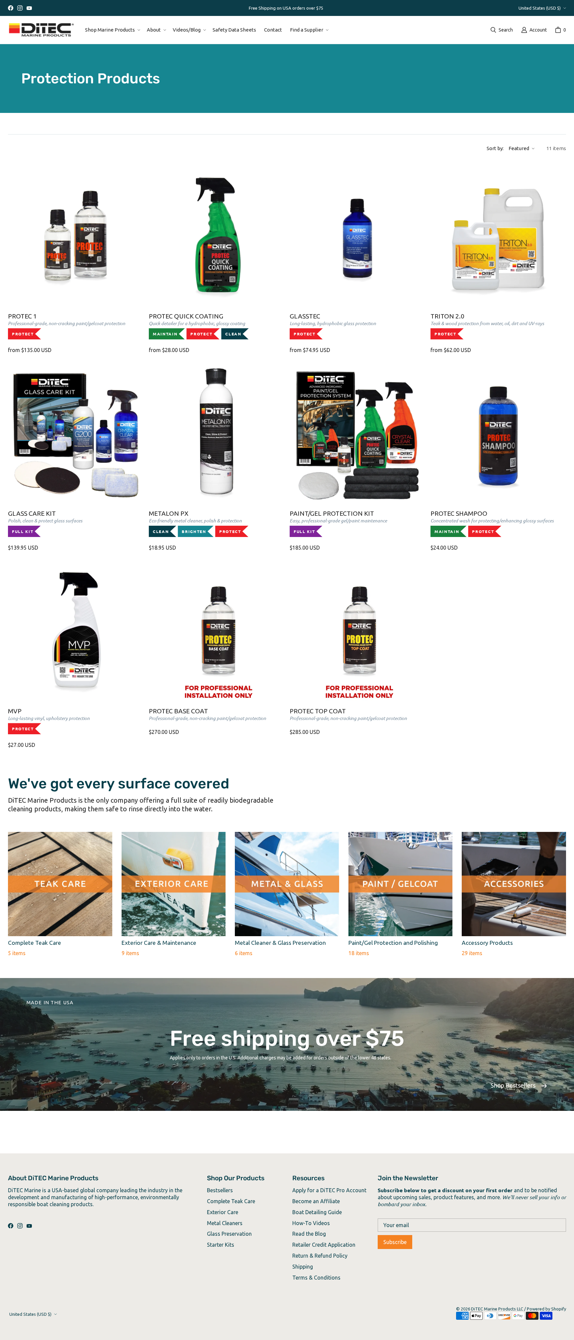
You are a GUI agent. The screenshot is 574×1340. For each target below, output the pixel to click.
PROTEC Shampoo (492, 522)
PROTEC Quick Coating (197, 325)
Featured (519, 148)
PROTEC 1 (66, 325)
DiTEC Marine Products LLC (497, 1308)
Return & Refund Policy (319, 1256)
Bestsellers (220, 1190)
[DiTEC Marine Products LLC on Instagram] (20, 8)
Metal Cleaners (224, 1223)
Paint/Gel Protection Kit (338, 522)
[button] (112, 30)
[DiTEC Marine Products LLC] (41, 30)
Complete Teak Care (231, 1201)
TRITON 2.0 (487, 325)
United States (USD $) (540, 8)
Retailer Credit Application (323, 1245)
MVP (49, 719)
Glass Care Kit (45, 522)
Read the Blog (309, 1234)
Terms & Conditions (316, 1278)
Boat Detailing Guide (317, 1212)
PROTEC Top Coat (348, 714)
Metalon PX (195, 522)
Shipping (302, 1267)
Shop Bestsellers (513, 1085)
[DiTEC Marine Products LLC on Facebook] (10, 8)
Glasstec (333, 325)
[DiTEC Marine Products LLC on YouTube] (29, 8)
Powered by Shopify (546, 1308)
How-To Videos (311, 1223)
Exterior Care (222, 1212)
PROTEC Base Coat (207, 714)
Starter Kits (220, 1245)
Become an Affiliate (316, 1201)
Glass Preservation (229, 1234)
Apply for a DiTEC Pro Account (329, 1190)
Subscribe (395, 1242)
